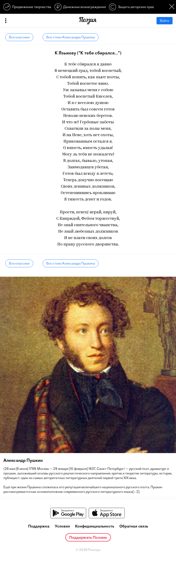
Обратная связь (133, 526)
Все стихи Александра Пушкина (70, 37)
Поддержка (39, 526)
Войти (164, 21)
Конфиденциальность (94, 526)
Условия (62, 526)
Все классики (19, 37)
